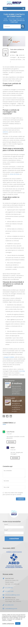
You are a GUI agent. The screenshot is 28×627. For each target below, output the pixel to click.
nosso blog (22, 371)
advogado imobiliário (9, 357)
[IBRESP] (14, 3)
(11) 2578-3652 (9, 587)
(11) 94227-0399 (9, 591)
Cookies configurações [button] (8, 623)
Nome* (6, 524)
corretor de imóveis (14, 174)
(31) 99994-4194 (9, 605)
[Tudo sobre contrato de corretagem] (14, 46)
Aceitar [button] (17, 623)
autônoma (5, 132)
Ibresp (13, 55)
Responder (11, 442)
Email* (6, 530)
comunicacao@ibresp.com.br (12, 595)
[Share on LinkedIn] (10, 417)
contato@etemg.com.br (11, 608)
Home (5, 19)
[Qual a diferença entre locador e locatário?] (8, 405)
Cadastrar (14, 538)
